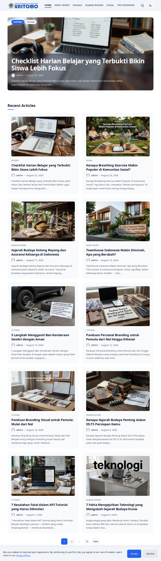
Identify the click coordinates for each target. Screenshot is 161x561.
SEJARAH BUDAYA (94, 5)
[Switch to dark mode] (150, 5)
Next (95, 541)
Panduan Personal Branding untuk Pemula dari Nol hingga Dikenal (112, 337)
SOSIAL (110, 5)
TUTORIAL (15, 330)
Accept (134, 553)
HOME (48, 5)
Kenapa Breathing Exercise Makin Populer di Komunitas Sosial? (112, 167)
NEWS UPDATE (62, 5)
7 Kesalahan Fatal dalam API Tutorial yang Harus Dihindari (39, 507)
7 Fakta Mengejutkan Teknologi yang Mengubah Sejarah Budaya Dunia (114, 507)
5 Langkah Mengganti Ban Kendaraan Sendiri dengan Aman (40, 337)
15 (87, 541)
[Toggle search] (142, 5)
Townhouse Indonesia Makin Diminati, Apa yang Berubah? (115, 252)
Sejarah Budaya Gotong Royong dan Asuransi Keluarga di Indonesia (38, 252)
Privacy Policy (23, 555)
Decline (150, 553)
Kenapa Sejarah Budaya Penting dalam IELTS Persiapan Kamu (116, 422)
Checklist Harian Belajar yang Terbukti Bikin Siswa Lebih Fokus (77, 64)
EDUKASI (77, 5)
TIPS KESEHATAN (126, 5)
